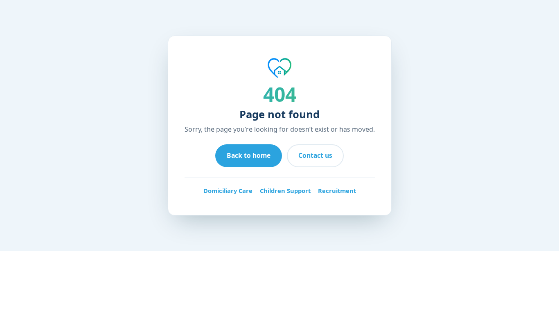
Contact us (315, 155)
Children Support (285, 190)
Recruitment (337, 190)
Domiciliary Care (227, 190)
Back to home (248, 155)
